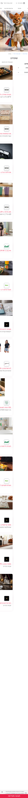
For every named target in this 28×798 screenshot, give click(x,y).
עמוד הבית (25, 53)
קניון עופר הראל (17, 53)
